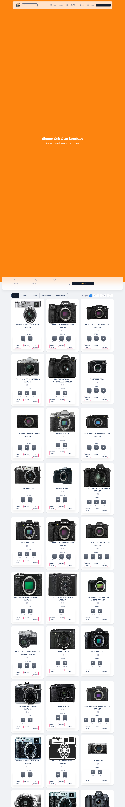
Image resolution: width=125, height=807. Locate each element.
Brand (15, 280)
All (15, 295)
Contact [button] (90, 5)
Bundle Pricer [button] (71, 5)
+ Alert (26, 345)
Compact (25, 295)
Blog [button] (82, 5)
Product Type (34, 280)
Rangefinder (60, 295)
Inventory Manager (103, 5)
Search (83, 283)
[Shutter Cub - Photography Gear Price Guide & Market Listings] (18, 5)
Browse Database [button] (57, 5)
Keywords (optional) (53, 280)
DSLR (35, 295)
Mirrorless (46, 295)
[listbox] (21, 284)
